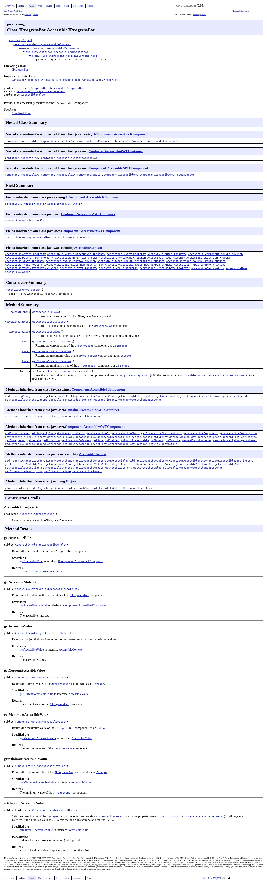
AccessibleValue (92, 79)
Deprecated (78, 5)
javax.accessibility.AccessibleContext (42, 44)
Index (66, 5)
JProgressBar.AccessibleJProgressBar (56, 88)
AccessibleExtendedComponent (61, 79)
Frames (236, 11)
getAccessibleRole (45, 311)
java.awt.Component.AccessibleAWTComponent (51, 48)
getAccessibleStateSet (48, 321)
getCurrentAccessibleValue (51, 341)
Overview (9, 5)
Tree (58, 5)
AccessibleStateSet (17, 321)
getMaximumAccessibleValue (51, 351)
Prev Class (8, 11)
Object (71, 481)
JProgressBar (20, 69)
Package (21, 5)
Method (28, 14)
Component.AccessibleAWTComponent (118, 168)
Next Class (18, 11)
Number (26, 341)
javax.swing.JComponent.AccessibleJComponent (63, 55)
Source (49, 5)
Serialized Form (21, 113)
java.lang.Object (19, 40)
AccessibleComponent (26, 79)
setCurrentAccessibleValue (51, 371)
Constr (35, 14)
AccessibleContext (88, 248)
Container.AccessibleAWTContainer (116, 151)
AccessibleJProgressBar (23, 289)
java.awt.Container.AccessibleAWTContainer (56, 51)
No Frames (244, 11)
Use (40, 5)
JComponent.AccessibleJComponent (41, 91)
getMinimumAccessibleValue (51, 361)
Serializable (111, 79)
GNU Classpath (186, 5)
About (90, 5)
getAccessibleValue (46, 331)
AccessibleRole (20, 312)
